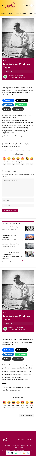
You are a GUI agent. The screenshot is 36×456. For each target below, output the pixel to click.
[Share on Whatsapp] (16, 453)
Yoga (28, 144)
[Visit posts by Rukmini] (5, 77)
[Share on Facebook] (8, 453)
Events (5, 60)
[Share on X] (12, 453)
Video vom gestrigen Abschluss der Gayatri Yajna (18, 368)
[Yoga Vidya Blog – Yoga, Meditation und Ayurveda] (4, 439)
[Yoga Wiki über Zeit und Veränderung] (29, 237)
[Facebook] (26, 439)
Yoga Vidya (5, 146)
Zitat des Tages (16, 146)
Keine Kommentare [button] (27, 415)
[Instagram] (31, 439)
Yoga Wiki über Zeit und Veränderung (9, 236)
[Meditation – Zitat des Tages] (29, 228)
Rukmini (12, 75)
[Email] (24, 453)
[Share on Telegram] (20, 453)
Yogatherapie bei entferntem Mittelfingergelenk (18, 374)
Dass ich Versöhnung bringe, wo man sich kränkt (18, 371)
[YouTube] (28, 439)
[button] (3, 5)
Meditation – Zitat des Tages (10, 227)
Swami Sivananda (21, 144)
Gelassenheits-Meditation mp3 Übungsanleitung (18, 365)
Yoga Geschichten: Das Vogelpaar (14, 136)
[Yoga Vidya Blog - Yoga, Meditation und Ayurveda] (10, 5)
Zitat (10, 146)
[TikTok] (33, 439)
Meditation (12, 144)
